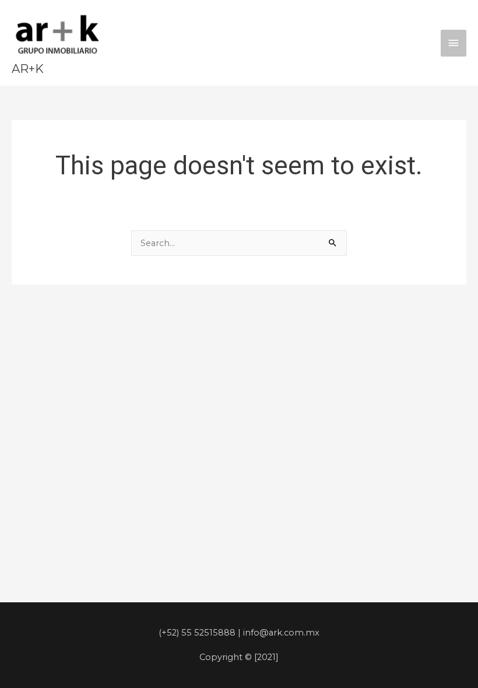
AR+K (28, 69)
